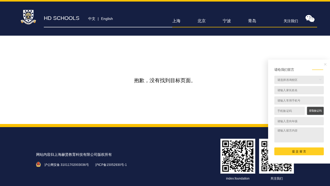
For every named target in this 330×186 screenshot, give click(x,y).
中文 (91, 19)
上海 (176, 21)
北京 (201, 21)
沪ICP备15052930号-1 (111, 165)
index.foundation (238, 178)
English (107, 19)
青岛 (252, 21)
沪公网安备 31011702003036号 (66, 165)
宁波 (227, 21)
